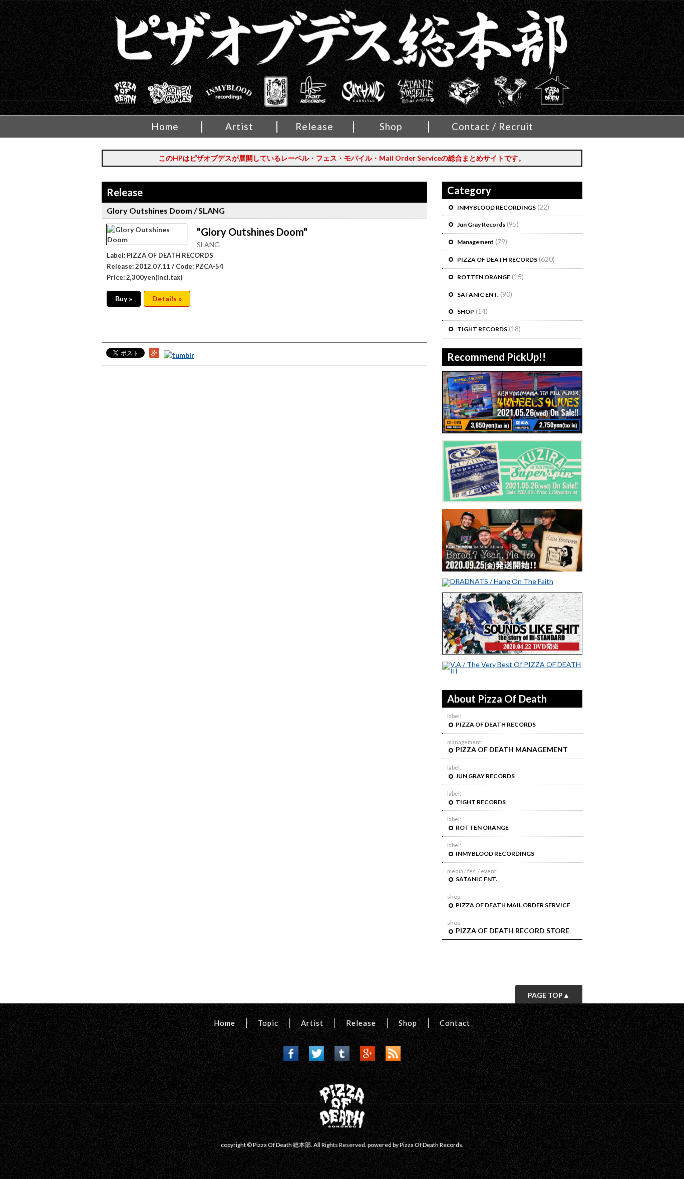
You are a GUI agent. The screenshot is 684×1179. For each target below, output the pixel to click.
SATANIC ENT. (478, 294)
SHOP (465, 311)
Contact (455, 1022)
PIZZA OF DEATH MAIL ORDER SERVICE (513, 905)
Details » (167, 298)
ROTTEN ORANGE (483, 277)
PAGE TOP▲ (549, 995)
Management (475, 242)
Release (314, 126)
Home (165, 126)
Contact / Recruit (492, 126)
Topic (268, 1022)
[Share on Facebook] (290, 1058)
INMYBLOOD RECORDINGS (496, 207)
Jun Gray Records (481, 224)
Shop (391, 126)
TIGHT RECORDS (482, 329)
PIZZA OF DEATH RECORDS (497, 259)
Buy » (123, 298)
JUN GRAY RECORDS (486, 776)
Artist (239, 126)
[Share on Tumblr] (179, 355)
